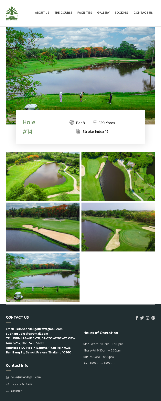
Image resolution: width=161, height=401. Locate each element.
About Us (42, 13)
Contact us (143, 13)
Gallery (103, 13)
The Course (63, 13)
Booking (121, 13)
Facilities (84, 13)
